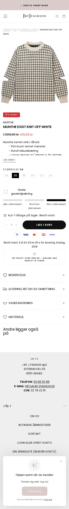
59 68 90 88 (41, 382)
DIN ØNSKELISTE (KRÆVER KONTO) (34, 451)
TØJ (15, 29)
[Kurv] (64, 16)
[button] (5, 16)
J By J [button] (7, 406)
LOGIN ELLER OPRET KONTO (34, 443)
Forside (6, 29)
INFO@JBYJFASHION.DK (40, 386)
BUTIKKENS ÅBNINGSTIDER (35, 425)
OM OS (34, 416)
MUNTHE (8, 122)
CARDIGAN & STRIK (28, 29)
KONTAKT (34, 434)
